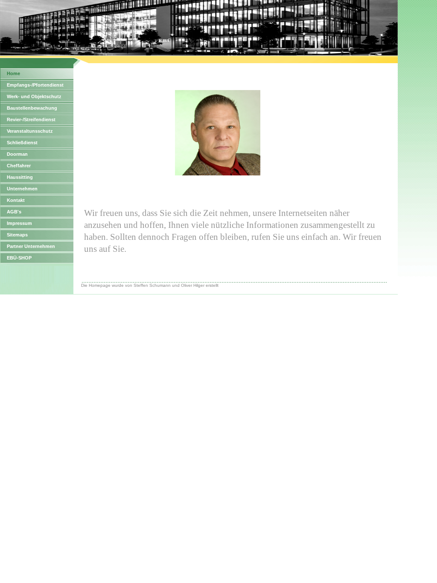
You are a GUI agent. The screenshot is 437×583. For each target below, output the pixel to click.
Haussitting (20, 177)
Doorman (17, 154)
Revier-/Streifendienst (31, 119)
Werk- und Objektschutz (34, 96)
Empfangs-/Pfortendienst (35, 84)
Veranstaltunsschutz (30, 131)
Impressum (19, 223)
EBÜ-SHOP (19, 257)
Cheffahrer (19, 165)
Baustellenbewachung (32, 108)
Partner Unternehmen (31, 246)
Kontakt (16, 200)
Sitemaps (17, 234)
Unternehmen (22, 188)
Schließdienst (22, 142)
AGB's (14, 211)
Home (13, 73)
